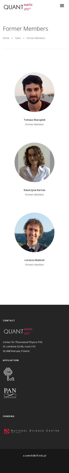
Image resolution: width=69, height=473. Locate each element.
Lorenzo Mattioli (35, 260)
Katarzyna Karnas (34, 190)
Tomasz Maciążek (34, 119)
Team (18, 38)
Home (6, 38)
